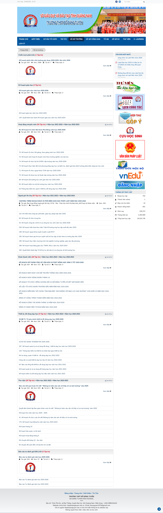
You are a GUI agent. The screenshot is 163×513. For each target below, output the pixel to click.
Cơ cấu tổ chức (50, 39)
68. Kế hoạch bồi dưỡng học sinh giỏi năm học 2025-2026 (39, 180)
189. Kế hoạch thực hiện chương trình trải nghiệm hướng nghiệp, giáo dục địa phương (49, 241)
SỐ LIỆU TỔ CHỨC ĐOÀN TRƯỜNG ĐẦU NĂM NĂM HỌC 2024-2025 (44, 286)
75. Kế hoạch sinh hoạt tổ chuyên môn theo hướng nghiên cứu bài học (44, 157)
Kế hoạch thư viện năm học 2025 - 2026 (33, 413)
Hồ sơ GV (116, 39)
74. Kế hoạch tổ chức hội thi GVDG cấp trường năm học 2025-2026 (42, 161)
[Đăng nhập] (130, 185)
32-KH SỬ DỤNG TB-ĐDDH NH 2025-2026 (34, 342)
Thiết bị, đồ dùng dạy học (28, 314)
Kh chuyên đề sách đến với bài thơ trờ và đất (35, 445)
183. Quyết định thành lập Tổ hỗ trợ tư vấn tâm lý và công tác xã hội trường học (47, 250)
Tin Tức (63, 39)
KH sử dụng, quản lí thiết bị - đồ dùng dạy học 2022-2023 (39, 355)
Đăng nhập (69, 493)
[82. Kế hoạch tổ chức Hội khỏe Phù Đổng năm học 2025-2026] (31, 140)
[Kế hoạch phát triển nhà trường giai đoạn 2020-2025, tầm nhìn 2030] (31, 71)
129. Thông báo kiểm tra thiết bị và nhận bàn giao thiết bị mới (40, 351)
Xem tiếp (106, 66)
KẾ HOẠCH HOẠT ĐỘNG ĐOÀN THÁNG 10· (34, 277)
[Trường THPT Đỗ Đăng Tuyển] (30, 21)
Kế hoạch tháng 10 (25, 426)
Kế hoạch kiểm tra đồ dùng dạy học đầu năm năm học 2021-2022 (42, 373)
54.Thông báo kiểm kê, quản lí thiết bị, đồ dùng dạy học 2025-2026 (42, 189)
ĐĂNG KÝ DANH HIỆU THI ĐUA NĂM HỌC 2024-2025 (38, 307)
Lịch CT (22, 43)
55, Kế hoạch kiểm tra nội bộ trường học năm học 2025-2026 (40, 184)
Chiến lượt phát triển (26, 55)
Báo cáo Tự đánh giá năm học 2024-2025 (33, 479)
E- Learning (139, 39)
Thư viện (126, 39)
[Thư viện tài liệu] (130, 86)
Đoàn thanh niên (24, 257)
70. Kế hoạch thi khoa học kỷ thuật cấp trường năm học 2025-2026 (42, 175)
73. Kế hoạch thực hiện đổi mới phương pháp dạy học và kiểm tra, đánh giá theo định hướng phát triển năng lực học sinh (61, 166)
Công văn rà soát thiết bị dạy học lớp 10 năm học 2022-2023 (40, 360)
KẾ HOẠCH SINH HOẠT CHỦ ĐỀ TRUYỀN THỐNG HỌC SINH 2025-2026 (45, 273)
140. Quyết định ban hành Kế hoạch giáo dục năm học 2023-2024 (42, 117)
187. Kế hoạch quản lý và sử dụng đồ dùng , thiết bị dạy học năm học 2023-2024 (47, 346)
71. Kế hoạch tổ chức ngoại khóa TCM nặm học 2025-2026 (40, 170)
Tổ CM (106, 39)
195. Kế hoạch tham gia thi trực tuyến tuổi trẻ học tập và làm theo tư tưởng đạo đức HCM (50, 236)
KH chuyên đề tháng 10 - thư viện (31, 440)
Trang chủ (78, 493)
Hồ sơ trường (76, 39)
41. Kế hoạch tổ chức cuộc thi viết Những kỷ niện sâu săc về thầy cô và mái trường (48, 417)
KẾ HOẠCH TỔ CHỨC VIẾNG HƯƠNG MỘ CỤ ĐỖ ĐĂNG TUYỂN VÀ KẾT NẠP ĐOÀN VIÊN (51, 282)
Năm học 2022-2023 (71, 124)
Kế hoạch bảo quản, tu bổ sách (30, 431)
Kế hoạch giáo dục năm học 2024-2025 (33, 113)
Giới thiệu (35, 39)
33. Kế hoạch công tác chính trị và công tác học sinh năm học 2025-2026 (44, 223)
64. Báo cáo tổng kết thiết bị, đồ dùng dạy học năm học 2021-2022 (42, 364)
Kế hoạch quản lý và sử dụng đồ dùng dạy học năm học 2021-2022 (42, 369)
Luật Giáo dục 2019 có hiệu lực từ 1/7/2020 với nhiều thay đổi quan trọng (130, 60)
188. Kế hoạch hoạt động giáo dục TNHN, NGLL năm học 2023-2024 (43, 245)
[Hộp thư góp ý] (130, 118)
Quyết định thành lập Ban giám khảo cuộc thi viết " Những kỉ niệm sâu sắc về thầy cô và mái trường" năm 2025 (58, 408)
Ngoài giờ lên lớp (25, 196)
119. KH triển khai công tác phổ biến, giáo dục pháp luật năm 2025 (42, 214)
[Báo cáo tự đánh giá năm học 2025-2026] (31, 467)
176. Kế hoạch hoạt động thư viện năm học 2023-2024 (38, 422)
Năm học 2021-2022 (54, 124)
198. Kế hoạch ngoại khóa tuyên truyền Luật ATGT (37, 232)
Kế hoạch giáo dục (25, 85)
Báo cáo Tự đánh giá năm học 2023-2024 (33, 484)
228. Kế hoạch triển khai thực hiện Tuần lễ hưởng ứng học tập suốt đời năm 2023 (47, 227)
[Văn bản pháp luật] (130, 150)
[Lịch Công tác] (130, 102)
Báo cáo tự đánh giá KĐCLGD (30, 452)
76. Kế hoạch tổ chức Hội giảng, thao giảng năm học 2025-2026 (41, 152)
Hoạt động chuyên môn (27, 124)
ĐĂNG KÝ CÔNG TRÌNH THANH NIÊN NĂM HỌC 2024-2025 (40, 298)
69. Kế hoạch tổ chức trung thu (30, 218)
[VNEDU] (130, 175)
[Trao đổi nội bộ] (130, 165)
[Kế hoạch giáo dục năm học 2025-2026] (31, 101)
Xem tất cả (109, 124)
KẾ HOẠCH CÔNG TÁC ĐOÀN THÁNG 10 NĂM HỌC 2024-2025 (41, 302)
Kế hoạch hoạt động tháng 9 (29, 436)
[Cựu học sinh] (130, 132)
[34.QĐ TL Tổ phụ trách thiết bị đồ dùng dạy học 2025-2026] (31, 330)
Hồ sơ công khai (93, 39)
